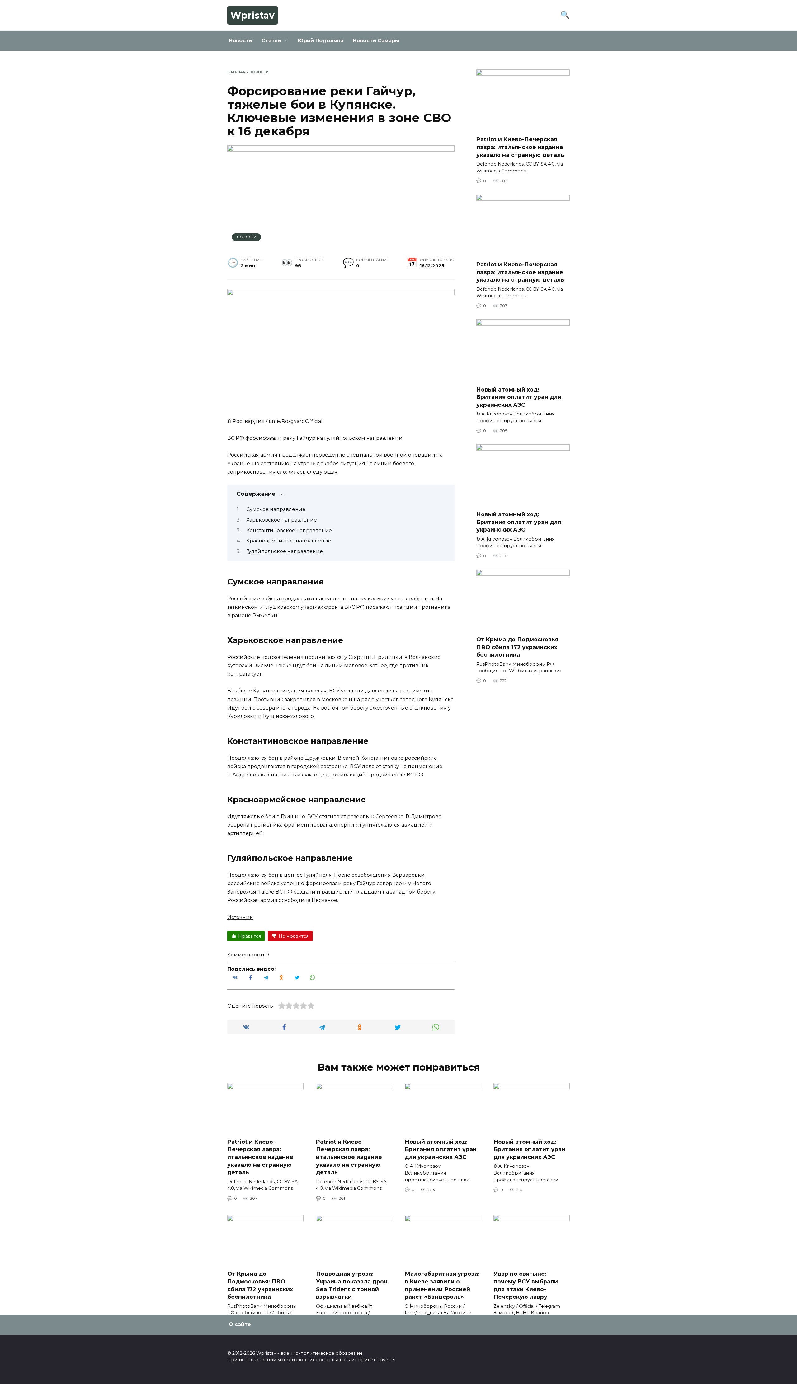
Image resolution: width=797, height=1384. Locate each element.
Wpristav (252, 15)
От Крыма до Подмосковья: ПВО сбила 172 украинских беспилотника (518, 647)
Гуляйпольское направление (284, 551)
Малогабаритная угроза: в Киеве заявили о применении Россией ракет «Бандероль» (442, 1285)
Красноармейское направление (288, 541)
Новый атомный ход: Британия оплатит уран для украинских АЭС (518, 397)
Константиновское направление (289, 530)
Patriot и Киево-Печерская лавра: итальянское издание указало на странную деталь (520, 147)
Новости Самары (376, 41)
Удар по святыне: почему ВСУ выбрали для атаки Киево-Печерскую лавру (525, 1285)
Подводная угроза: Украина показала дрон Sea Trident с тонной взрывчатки (352, 1285)
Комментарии (245, 955)
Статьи (271, 41)
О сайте (240, 1324)
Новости (240, 41)
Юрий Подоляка (320, 41)
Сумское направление (275, 509)
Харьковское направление (281, 520)
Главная (236, 72)
